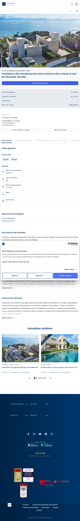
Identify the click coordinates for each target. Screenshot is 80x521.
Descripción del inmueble (46, 140)
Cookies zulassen (65, 275)
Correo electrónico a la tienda (21, 130)
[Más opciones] (70, 11)
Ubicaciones (63, 140)
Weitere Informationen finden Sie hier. (16, 262)
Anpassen (39, 275)
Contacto (25, 505)
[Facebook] (28, 434)
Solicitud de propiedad (40, 83)
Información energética (24, 140)
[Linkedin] (46, 434)
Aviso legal (45, 507)
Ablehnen (14, 275)
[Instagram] (34, 434)
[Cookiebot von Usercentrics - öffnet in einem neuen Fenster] (69, 243)
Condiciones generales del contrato (45, 505)
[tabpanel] (40, 40)
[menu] (76, 4)
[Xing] (52, 434)
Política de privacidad (30, 507)
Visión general (7, 140)
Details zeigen (69, 269)
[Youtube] (40, 434)
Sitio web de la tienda (60, 130)
